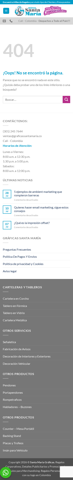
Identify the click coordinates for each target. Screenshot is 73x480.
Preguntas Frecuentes (17, 249)
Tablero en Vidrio (14, 313)
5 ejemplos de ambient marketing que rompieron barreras (38, 193)
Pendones (9, 385)
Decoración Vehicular (16, 363)
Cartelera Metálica (15, 320)
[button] (6, 11)
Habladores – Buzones (17, 407)
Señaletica (9, 342)
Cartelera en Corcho (16, 298)
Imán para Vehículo (15, 450)
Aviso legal (9, 271)
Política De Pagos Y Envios (20, 256)
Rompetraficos (12, 399)
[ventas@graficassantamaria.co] (5, 21)
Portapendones (13, 392)
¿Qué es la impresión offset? (32, 223)
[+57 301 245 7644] (11, 21)
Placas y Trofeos (13, 443)
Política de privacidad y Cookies (23, 264)
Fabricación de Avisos (17, 349)
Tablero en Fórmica (15, 306)
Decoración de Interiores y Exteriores (27, 356)
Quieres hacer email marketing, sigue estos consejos (41, 209)
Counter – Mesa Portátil (18, 428)
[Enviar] (66, 99)
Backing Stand (12, 435)
